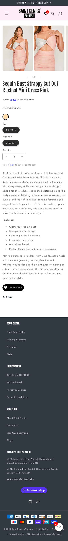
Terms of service (17, 534)
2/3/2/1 (11, 142)
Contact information (53, 534)
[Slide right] (41, 77)
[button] (6, 13)
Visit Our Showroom (18, 432)
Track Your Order (16, 332)
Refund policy (42, 529)
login (13, 99)
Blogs (10, 440)
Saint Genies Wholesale (22, 529)
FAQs (9, 354)
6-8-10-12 (11, 130)
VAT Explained (14, 382)
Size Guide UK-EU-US (18, 375)
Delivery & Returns (16, 339)
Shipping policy (34, 534)
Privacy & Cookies (16, 389)
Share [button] (9, 296)
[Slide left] (26, 77)
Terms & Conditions (17, 397)
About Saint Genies (17, 418)
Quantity (6, 150)
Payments (12, 347)
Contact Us (12, 425)
